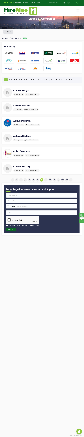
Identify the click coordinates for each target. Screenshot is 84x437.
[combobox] (8, 206)
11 (54, 180)
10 (50, 180)
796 (67, 180)
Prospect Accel (78, 435)
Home (38, 24)
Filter (7, 32)
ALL (6, 80)
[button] (79, 431)
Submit (10, 229)
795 (62, 180)
